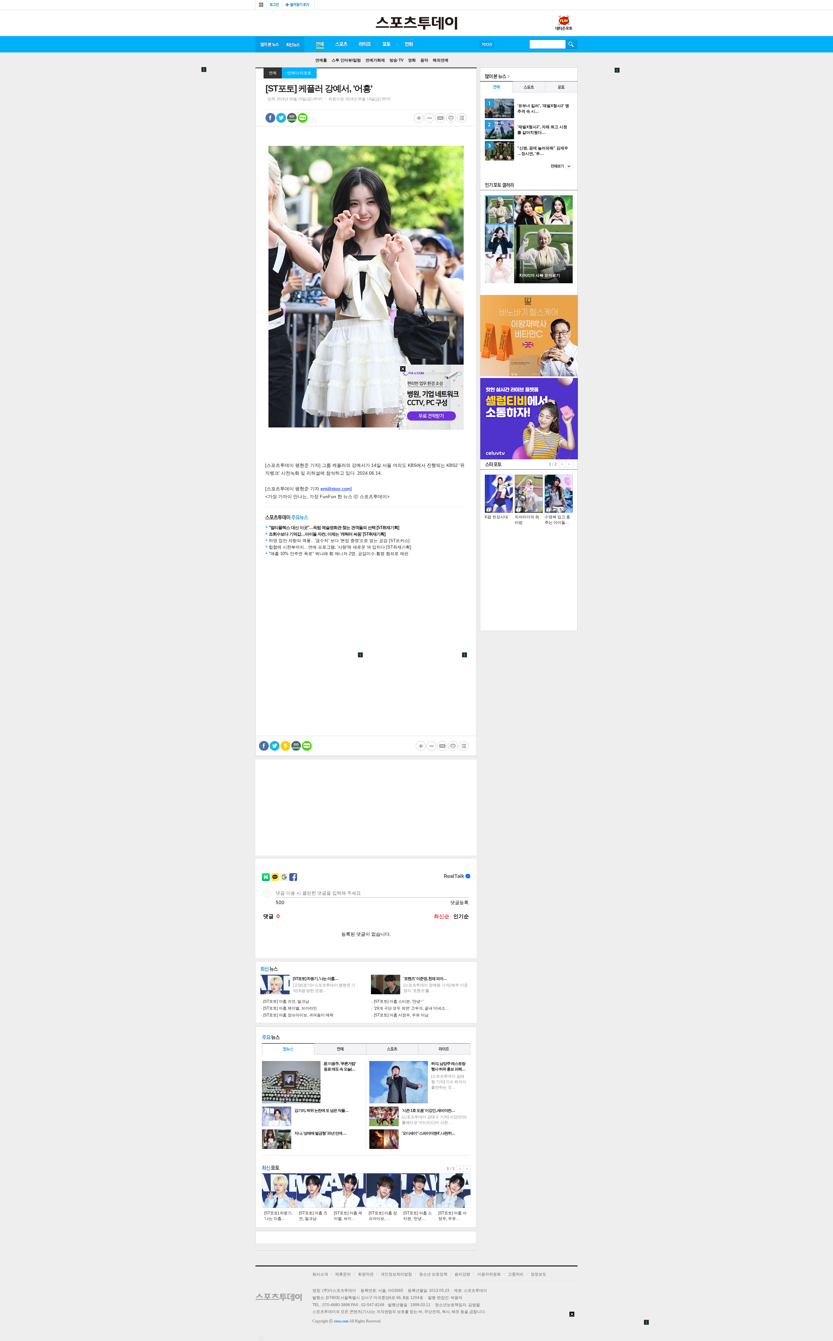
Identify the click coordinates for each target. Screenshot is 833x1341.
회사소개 (320, 1274)
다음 (467, 1169)
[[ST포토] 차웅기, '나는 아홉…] (279, 1190)
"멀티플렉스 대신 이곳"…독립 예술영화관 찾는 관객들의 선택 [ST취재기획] (334, 527)
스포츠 (341, 44)
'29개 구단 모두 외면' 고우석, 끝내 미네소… (411, 1008)
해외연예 (440, 60)
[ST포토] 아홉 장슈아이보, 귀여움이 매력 (298, 1015)
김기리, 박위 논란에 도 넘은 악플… (321, 1110)
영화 (412, 60)
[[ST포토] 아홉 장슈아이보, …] (383, 1190)
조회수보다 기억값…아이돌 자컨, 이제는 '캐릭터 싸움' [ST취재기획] (327, 534)
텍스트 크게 (419, 118)
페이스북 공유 (270, 118)
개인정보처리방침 (396, 1274)
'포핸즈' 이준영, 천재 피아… (425, 978)
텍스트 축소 (429, 118)
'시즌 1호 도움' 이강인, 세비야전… (428, 1110)
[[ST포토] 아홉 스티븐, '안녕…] (418, 1190)
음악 (424, 60)
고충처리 (516, 1274)
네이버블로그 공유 (302, 118)
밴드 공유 (292, 118)
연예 (319, 44)
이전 (460, 1169)
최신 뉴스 (293, 44)
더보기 (562, 166)
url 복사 (440, 118)
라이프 (364, 44)
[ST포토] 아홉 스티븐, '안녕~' (398, 1001)
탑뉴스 (288, 1049)
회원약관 (366, 1274)
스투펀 (563, 23)
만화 (409, 44)
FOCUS (487, 44)
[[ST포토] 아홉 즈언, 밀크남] (314, 1190)
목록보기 (462, 118)
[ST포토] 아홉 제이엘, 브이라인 (290, 1008)
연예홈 (321, 60)
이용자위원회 (489, 1274)
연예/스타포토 (299, 73)
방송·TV (396, 60)
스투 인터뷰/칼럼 (346, 60)
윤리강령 (462, 1274)
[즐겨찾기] (298, 5)
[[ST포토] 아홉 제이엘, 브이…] (349, 1190)
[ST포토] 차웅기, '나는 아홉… (315, 978)
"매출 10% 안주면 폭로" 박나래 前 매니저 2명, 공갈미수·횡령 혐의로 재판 (338, 553)
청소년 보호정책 (433, 1274)
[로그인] (274, 5)
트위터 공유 (281, 118)
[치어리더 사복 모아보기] (543, 282)
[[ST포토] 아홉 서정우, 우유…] (453, 1190)
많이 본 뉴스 (269, 44)
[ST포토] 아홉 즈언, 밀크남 (286, 1001)
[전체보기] (261, 5)
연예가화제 (375, 60)
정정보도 (538, 1274)
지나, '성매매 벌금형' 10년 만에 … (320, 1133)
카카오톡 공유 (285, 746)
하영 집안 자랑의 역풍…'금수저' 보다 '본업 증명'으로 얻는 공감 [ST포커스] (339, 540)
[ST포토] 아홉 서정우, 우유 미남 (401, 1015)
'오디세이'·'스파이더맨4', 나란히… (428, 1133)
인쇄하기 (451, 118)
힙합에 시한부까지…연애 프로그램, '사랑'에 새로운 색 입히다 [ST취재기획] (340, 547)
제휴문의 (343, 1274)
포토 (386, 44)
